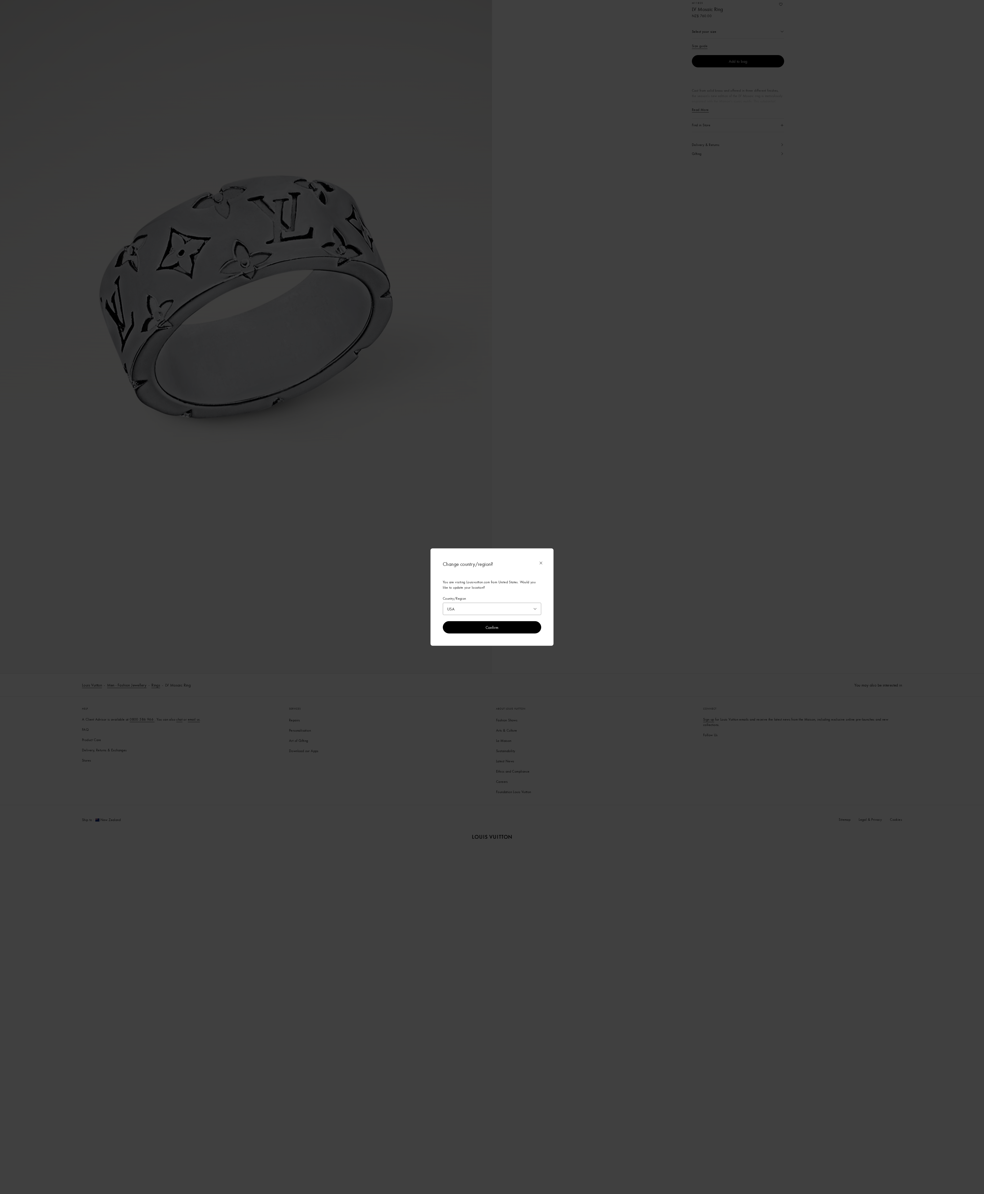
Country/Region (454, 598)
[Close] (541, 562)
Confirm (492, 627)
